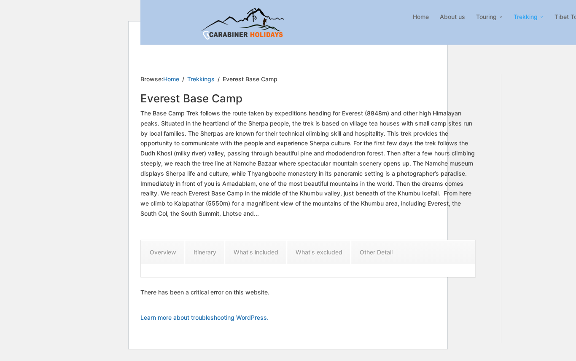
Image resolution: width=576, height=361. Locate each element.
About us (452, 16)
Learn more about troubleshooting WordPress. (204, 317)
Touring (486, 16)
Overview (163, 252)
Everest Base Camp (191, 98)
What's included (256, 252)
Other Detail (376, 252)
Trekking (526, 16)
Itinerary (205, 252)
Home (421, 16)
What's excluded (319, 252)
